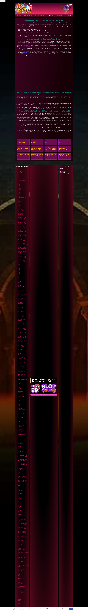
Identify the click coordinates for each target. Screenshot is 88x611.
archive (19, 184)
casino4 (19, 285)
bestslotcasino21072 (21, 230)
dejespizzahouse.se (21, 366)
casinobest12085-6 (21, 288)
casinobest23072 (21, 295)
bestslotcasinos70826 (22, 260)
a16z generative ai (21, 180)
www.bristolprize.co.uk (22, 577)
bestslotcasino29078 (22, 235)
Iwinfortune (20, 395)
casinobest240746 (21, 298)
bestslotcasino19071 (21, 227)
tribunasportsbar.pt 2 (22, 558)
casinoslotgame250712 (22, 331)
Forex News (20, 375)
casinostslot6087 (21, 350)
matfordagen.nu (21, 418)
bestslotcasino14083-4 (22, 226)
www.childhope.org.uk (22, 581)
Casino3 (19, 284)
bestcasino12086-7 (21, 210)
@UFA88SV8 (18, 101)
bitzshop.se (20, 267)
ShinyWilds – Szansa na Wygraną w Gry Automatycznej (36, 141)
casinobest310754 (21, 306)
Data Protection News (22, 365)
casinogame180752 (21, 319)
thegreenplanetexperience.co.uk (24, 552)
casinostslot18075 (21, 342)
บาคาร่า (19, 595)
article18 (19, 193)
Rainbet (19, 506)
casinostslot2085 (21, 345)
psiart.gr (19, 498)
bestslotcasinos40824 (22, 259)
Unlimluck (19, 566)
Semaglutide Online (21, 519)
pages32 (19, 488)
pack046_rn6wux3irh (22, 477)
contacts (19, 363)
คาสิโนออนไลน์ (60, 15)
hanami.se (20, 384)
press (19, 497)
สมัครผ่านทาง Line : (65, 100)
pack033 (19, 475)
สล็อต (19, 603)
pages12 (19, 486)
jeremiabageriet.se (21, 397)
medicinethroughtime (22, 421)
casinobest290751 (21, 302)
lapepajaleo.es (20, 408)
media (19, 420)
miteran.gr (20, 424)
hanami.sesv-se (21, 386)
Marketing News (21, 417)
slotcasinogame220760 (22, 530)
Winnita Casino (20, 575)
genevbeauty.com (21, 380)
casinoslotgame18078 (22, 325)
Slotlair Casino (20, 540)
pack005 (19, 471)
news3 (19, 439)
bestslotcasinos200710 (22, 250)
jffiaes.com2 (20, 400)
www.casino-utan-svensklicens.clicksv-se (22, 579)
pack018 (19, 472)
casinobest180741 (21, 290)
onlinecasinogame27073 (22, 463)
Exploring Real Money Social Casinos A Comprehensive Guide (23, 156)
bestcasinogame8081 (22, 223)
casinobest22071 (21, 293)
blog (19, 268)
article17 (19, 192)
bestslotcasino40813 (21, 239)
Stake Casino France (21, 547)
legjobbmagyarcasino (22, 409)
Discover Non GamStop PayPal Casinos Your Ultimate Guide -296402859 (65, 148)
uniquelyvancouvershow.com (23, 565)
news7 (19, 442)
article (19, 185)
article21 (19, 195)
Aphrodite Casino (21, 183)
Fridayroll (19, 376)
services (19, 520)
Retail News (20, 511)
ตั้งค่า (23, 609)
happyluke (50, 15)
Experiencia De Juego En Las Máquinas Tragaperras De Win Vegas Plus (22, 141)
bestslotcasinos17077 (22, 247)
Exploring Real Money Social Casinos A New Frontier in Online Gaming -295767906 (51, 148)
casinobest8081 (21, 310)
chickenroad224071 (21, 357)
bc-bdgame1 (20, 201)
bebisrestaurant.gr (21, 208)
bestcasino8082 (21, 213)
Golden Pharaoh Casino (22, 382)
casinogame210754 (21, 322)
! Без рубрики (20, 168)
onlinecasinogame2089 (22, 460)
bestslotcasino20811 (21, 229)
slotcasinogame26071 (22, 531)
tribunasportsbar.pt (21, 557)
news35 (19, 441)
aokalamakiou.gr (21, 182)
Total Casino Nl (20, 554)
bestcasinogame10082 (22, 216)
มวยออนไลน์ (20, 600)
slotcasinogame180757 (22, 527)
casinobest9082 (21, 311)
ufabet (19, 560)
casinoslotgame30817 (22, 333)
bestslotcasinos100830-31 (23, 244)
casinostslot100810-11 (22, 340)
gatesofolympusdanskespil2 (23, 379)
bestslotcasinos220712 (22, 252)
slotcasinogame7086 (22, 539)
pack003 (19, 469)
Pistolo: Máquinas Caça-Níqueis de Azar (50, 140)
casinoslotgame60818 (22, 336)
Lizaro (19, 411)
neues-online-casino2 (22, 433)
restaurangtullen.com (22, 510)
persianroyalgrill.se (21, 493)
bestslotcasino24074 (22, 231)
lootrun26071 (20, 414)
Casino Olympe (21, 278)
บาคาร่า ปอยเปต (20, 596)
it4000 (19, 394)
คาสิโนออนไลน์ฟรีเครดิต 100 (23, 594)
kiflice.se (19, 404)
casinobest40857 (21, 307)
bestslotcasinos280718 (22, 255)
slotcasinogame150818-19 (22, 526)
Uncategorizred (21, 564)
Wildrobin (19, 574)
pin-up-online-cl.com (22, 494)
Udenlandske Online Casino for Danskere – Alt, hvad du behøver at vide (65, 156)
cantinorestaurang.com (22, 274)
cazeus (19, 354)
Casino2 (19, 282)
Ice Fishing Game (21, 390)
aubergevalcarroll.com (22, 197)
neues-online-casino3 (22, 434)
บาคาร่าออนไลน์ (20, 598)
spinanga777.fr (20, 544)
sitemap (69, 15)
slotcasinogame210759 (22, 528)
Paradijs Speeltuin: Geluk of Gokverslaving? (64, 140)
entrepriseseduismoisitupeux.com (24, 371)
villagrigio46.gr (20, 570)
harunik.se (20, 387)
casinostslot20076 (21, 344)
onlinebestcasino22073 (22, 450)
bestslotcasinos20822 (22, 251)
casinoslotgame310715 (22, 335)
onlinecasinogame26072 (22, 462)
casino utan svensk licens (22, 280)
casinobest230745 (21, 297)
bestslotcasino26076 (22, 233)
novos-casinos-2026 (21, 445)
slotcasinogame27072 (22, 532)
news (19, 435)
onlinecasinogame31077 (22, 466)
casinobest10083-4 (21, 286)
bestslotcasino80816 (22, 242)
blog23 (19, 272)
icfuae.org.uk (20, 391)
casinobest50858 (21, 308)
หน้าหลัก (19, 15)
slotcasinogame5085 (22, 537)
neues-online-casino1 (22, 431)
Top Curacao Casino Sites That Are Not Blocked (50, 155)
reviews (19, 514)
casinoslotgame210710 (22, 328)
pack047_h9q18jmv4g (22, 479)
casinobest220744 (21, 294)
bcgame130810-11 (21, 204)
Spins (19, 545)
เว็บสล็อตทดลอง (28, 15)
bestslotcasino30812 (21, 238)
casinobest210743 (21, 291)
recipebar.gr (20, 509)
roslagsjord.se (20, 515)
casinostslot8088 (21, 352)
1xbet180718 (20, 174)
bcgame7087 (20, 206)
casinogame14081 (21, 316)
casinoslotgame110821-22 (22, 324)
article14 (19, 188)
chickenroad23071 (21, 358)
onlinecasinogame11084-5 (22, 455)
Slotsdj (19, 541)
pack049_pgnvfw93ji (22, 481)
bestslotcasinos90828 (22, 263)
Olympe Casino (21, 447)
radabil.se (19, 505)
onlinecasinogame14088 (22, 456)
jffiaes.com (20, 399)
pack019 (19, 473)
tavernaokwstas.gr (21, 549)
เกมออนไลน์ (20, 606)
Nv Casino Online (21, 446)
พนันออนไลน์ (20, 599)
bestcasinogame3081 (22, 221)
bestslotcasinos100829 (22, 243)
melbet (19, 422)
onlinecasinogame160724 (22, 458)
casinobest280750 (21, 301)
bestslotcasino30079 (22, 236)
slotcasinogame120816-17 (22, 524)
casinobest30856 (21, 305)
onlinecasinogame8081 (22, 467)
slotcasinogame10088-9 (22, 523)
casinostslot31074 (21, 349)
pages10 (19, 485)
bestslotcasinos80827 (22, 261)
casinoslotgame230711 (22, 329)
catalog (19, 353)
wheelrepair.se (20, 573)
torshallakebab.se (21, 553)
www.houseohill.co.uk (22, 586)
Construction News (21, 362)
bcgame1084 (20, 202)
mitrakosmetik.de (21, 425)
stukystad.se (20, 548)
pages (19, 482)
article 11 (19, 187)
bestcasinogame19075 (22, 218)
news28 (19, 438)
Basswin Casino (21, 200)
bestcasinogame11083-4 (22, 217)
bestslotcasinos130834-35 (23, 246)
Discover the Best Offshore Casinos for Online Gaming (37, 155)
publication (20, 501)
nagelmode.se (20, 430)
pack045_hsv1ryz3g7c (22, 476)
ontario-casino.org (21, 468)
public (19, 500)
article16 (19, 191)
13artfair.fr (19, 171)
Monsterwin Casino (21, 428)
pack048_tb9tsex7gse (22, 480)
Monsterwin (20, 426)
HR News (19, 388)
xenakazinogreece (21, 588)
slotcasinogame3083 (22, 534)
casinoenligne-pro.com (22, 312)
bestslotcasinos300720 (22, 256)
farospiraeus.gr (20, 373)
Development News (21, 367)
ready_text (20, 507)
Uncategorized (20, 562)
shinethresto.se (21, 522)
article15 (19, 189)
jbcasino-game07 (21, 396)
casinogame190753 (21, 320)
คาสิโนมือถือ (20, 591)
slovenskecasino (21, 543)
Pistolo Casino (20, 496)
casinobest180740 (21, 289)
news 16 (19, 437)
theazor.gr (20, 551)
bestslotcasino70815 (21, 240)
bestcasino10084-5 (21, 209)
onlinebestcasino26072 (22, 451)
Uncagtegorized (21, 561)
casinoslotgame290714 (22, 332)
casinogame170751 (21, 318)
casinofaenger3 (21, 315)
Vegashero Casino (21, 568)
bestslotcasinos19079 (22, 248)
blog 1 (19, 270)
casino (19, 276)
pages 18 (19, 484)
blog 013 (19, 269)
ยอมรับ (71, 609)
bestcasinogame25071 (22, 219)
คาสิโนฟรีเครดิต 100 (40, 15)
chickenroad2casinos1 (22, 359)
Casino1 (19, 281)
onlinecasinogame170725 (22, 459)
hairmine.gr (20, 383)
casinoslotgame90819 (22, 337)
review (19, 513)
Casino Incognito (21, 277)
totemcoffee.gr (20, 556)
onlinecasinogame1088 (22, 454)
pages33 (19, 489)
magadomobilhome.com (22, 416)
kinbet (19, 405)
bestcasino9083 (21, 214)
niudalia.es (20, 443)
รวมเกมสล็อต (20, 602)
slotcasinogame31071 (22, 535)
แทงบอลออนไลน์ (20, 607)
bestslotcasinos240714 (22, 253)
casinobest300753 (21, 303)
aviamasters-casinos (21, 199)
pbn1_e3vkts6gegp (21, 490)
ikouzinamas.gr (20, 392)
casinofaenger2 (21, 314)
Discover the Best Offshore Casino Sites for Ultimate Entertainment (23, 148)
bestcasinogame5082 (22, 222)
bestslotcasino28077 (22, 234)
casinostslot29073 (21, 348)
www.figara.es (20, 582)
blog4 (19, 273)
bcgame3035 (20, 205)
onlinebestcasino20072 (22, 448)
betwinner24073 (21, 264)
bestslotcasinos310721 (22, 257)
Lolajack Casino (21, 413)
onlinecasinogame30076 (22, 464)
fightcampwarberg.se (22, 374)
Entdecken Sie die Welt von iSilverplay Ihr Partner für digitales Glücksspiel (37, 148)
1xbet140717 (20, 172)
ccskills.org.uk (20, 356)
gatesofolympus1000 (22, 378)
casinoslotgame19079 (22, 327)
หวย (18, 604)
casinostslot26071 (21, 346)
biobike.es (20, 265)
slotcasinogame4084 (22, 536)
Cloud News (20, 361)
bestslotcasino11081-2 (22, 225)
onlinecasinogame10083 (22, 452)
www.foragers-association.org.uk (21, 584)
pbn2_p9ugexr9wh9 (22, 492)
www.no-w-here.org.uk (22, 587)
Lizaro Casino (20, 412)
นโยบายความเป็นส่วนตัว (51, 608)
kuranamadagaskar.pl (22, 407)
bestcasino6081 (21, 212)
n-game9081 (20, 429)
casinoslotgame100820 (22, 323)
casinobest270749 (21, 299)
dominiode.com (21, 369)
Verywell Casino (21, 569)
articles (19, 196)
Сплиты (19, 590)
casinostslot (20, 339)
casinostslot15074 (21, 341)
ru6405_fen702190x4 (22, 517)
